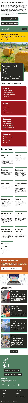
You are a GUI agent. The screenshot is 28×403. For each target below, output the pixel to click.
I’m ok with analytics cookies (9, 19)
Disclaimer (4, 393)
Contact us (4, 390)
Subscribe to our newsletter (12, 370)
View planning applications (8, 92)
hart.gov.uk (5, 29)
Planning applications (7, 136)
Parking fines (5, 140)
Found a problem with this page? (13, 374)
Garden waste (6, 105)
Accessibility (18, 390)
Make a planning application (9, 94)
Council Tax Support (7, 121)
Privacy (17, 393)
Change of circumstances (8, 127)
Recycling (5, 109)
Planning (6, 88)
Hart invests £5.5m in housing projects (18, 295)
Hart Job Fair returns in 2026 (16, 310)
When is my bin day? (7, 111)
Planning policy (6, 96)
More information (5, 39)
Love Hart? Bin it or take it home (18, 325)
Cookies (3, 396)
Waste (5, 103)
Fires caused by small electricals (17, 339)
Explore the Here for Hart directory (11, 268)
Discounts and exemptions (8, 125)
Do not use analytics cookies (9, 23)
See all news (14, 351)
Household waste (6, 107)
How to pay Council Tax (8, 123)
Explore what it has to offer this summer (11, 78)
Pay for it (6, 134)
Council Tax (7, 119)
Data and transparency (20, 396)
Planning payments (7, 90)
